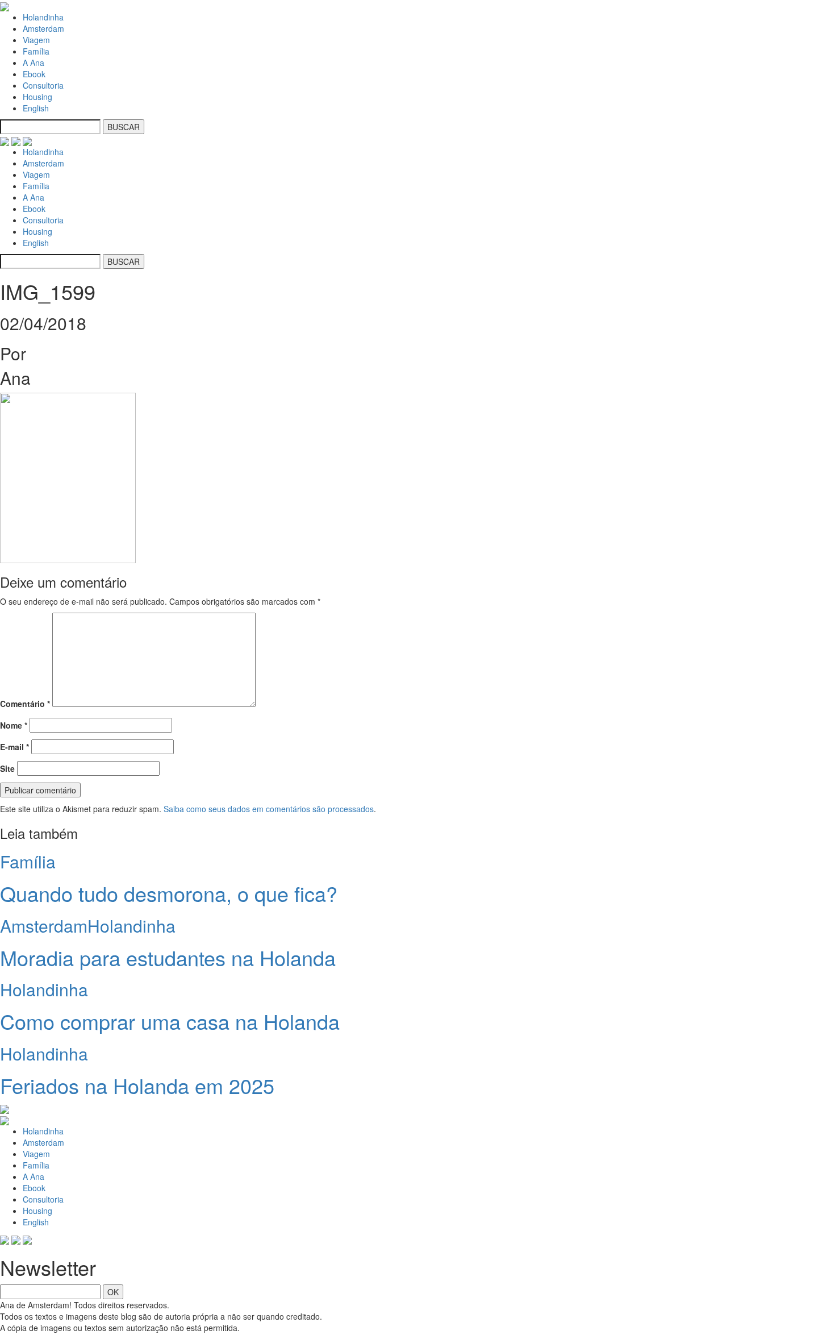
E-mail (14, 746)
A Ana (33, 62)
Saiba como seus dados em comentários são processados (269, 808)
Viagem (36, 39)
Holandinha (43, 17)
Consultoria (43, 85)
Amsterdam (43, 28)
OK (113, 1292)
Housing (37, 96)
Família (36, 51)
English (36, 108)
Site (7, 768)
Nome (13, 725)
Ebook (34, 74)
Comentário (25, 703)
